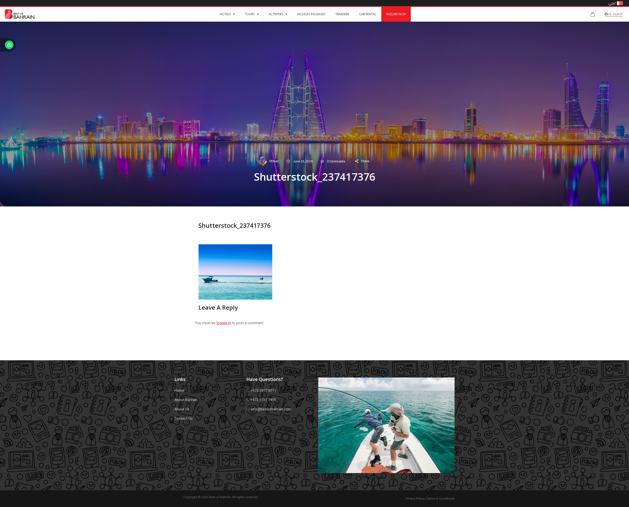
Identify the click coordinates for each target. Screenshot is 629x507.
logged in (223, 323)
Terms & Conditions (441, 498)
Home (179, 390)
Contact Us (183, 418)
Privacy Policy (415, 498)
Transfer (342, 14)
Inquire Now (396, 14)
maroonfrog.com (289, 497)
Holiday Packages (311, 14)
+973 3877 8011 (262, 390)
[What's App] (8, 45)
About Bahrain (185, 400)
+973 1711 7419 (262, 400)
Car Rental (367, 14)
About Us (181, 409)
